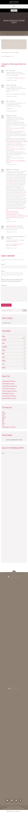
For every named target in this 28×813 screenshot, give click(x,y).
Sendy (3, 412)
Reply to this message (12, 80)
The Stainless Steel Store (19, 78)
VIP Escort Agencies (16, 33)
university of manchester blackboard (14, 244)
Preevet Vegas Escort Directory (8, 388)
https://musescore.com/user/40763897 (15, 128)
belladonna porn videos (20, 192)
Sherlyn (23, 94)
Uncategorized (8, 33)
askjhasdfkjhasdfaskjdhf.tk (12, 211)
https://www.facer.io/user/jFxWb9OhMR (15, 160)
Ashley (3, 424)
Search (24, 310)
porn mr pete (17, 201)
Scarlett (4, 414)
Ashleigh (8, 162)
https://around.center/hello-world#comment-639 (12, 213)
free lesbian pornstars (11, 181)
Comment (4, 285)
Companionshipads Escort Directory (9, 386)
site (11, 108)
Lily (2, 425)
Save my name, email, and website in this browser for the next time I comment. (12, 280)
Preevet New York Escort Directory (9, 396)
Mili (3, 420)
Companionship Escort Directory (8, 381)
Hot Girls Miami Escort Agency (8, 384)
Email (3, 271)
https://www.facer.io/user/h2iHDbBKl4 (15, 149)
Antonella (4, 417)
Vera (3, 415)
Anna (3, 422)
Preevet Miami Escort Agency (8, 393)
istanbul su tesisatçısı (11, 226)
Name (3, 264)
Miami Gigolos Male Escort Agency (9, 398)
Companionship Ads (17, 807)
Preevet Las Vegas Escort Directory (9, 391)
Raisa (3, 419)
